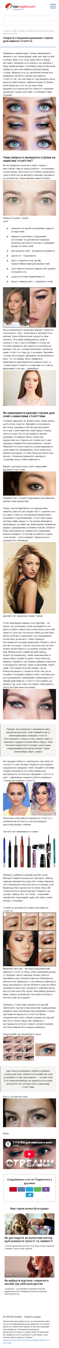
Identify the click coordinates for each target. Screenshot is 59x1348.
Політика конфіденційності (35, 1340)
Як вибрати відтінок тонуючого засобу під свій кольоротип (27, 1282)
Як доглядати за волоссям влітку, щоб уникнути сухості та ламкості (29, 1239)
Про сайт (7, 1343)
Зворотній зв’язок (12, 1340)
